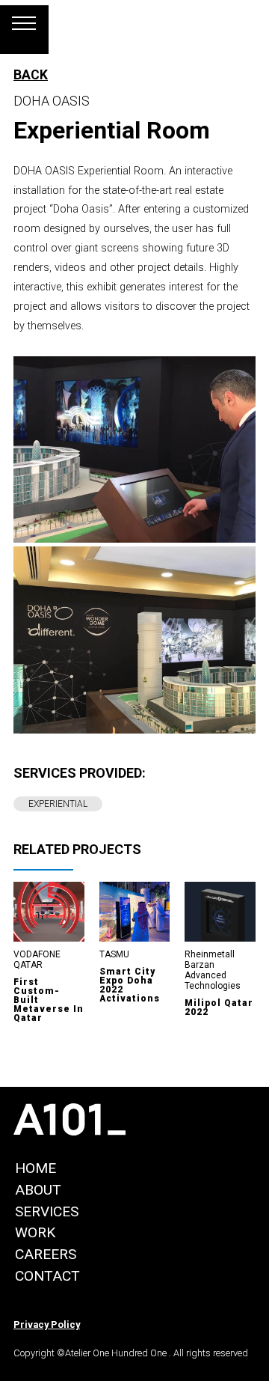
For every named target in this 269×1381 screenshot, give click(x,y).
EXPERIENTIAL (57, 804)
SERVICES (46, 1211)
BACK (30, 74)
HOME (35, 1168)
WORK (35, 1232)
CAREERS (45, 1254)
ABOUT (38, 1189)
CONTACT (47, 1275)
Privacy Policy (46, 1324)
